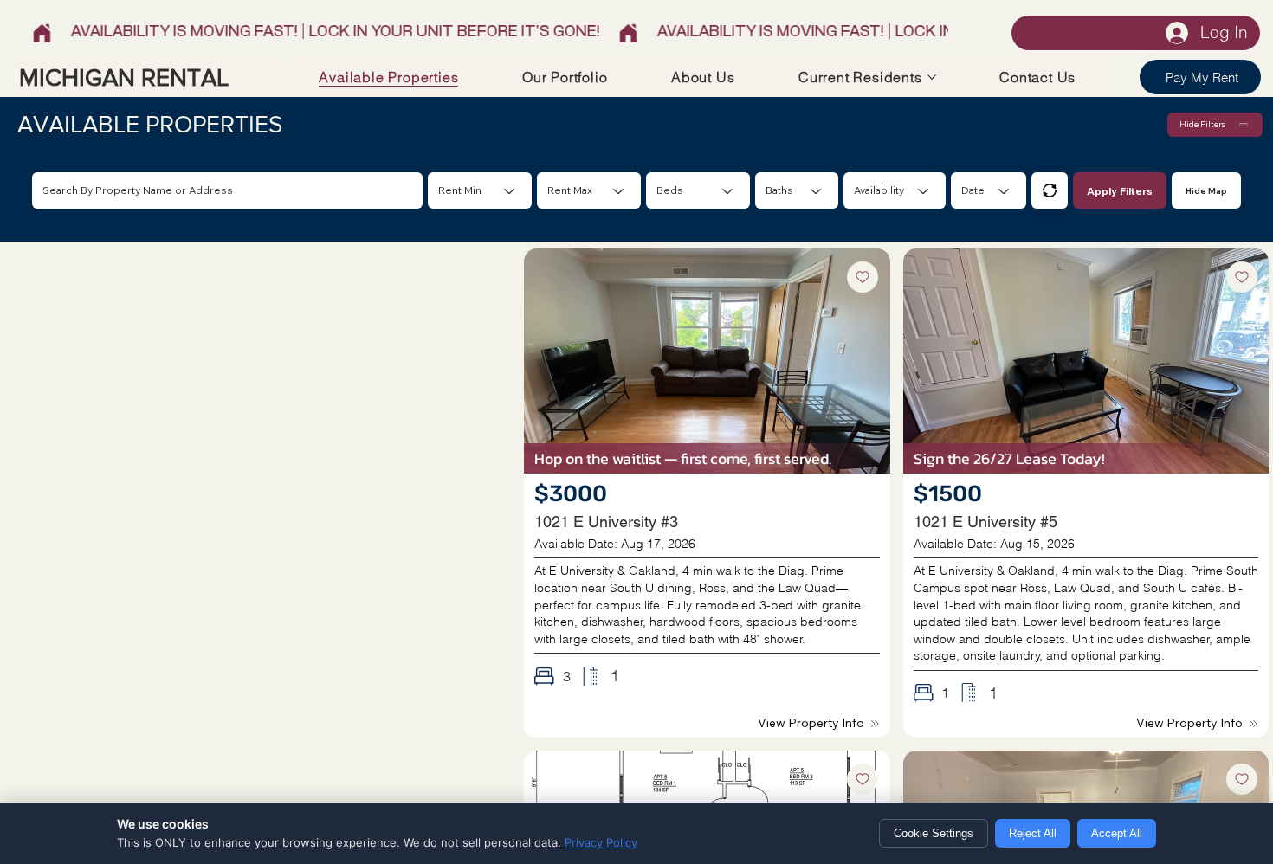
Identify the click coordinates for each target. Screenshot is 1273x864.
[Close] (1049, 190)
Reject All (1033, 833)
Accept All (1116, 833)
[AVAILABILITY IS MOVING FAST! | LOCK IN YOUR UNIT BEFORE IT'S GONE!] (483, 33)
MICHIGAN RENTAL (124, 77)
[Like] (862, 277)
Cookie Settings (933, 833)
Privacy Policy (601, 842)
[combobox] (698, 190)
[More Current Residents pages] (931, 77)
